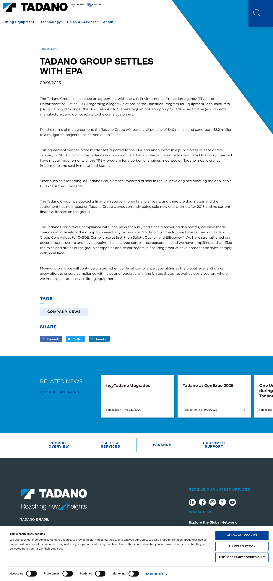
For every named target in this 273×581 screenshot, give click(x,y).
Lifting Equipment (18, 22)
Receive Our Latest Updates (219, 489)
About (108, 22)
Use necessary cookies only (242, 557)
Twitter (77, 338)
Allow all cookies (242, 535)
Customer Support (214, 444)
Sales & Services (82, 22)
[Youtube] (232, 502)
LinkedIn (101, 338)
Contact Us (201, 512)
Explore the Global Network (213, 522)
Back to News (50, 48)
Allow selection (242, 546)
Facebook (52, 338)
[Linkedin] (192, 502)
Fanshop (162, 444)
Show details (154, 573)
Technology (51, 22)
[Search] (256, 13)
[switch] (67, 574)
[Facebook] (202, 502)
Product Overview (59, 444)
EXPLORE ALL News (59, 392)
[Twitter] (222, 502)
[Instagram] (212, 502)
